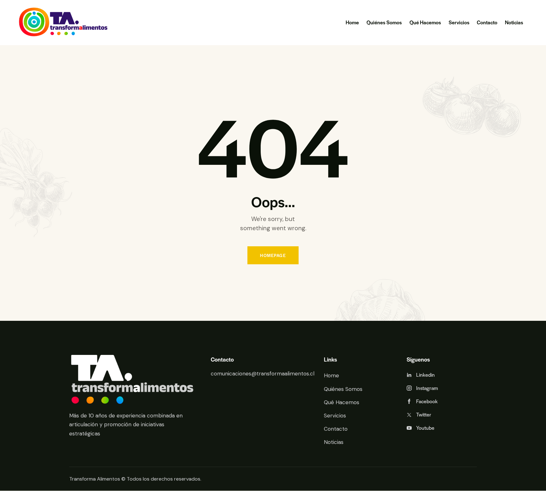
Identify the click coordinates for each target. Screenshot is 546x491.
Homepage (273, 255)
